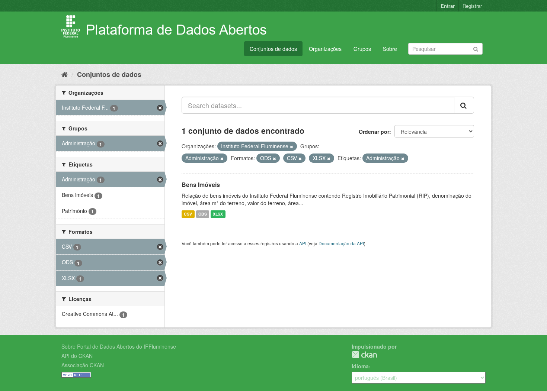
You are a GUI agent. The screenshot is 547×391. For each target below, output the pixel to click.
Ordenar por (374, 131)
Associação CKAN (82, 365)
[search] (464, 105)
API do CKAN (77, 355)
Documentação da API (341, 243)
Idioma (360, 366)
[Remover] (291, 146)
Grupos (362, 48)
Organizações (325, 48)
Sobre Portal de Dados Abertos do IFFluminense (118, 346)
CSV (188, 214)
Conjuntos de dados (273, 48)
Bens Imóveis (201, 184)
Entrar (448, 5)
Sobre (390, 48)
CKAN (364, 355)
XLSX (218, 214)
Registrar (472, 5)
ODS (202, 214)
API (302, 243)
